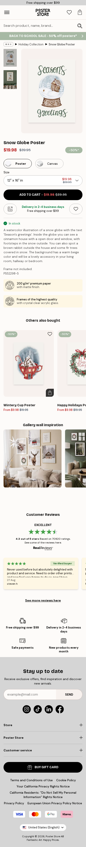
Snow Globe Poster (62, 44)
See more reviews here (43, 600)
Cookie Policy (66, 780)
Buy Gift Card (46, 767)
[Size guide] (10, 209)
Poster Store (53, 836)
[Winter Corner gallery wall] (33, 458)
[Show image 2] (10, 79)
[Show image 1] (10, 58)
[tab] (69, 12)
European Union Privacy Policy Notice (55, 803)
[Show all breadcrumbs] (8, 44)
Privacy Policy (14, 803)
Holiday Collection (31, 44)
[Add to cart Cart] (50, 393)
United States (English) (44, 827)
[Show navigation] (7, 12)
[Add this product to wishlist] (75, 209)
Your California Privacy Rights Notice (43, 786)
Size (6, 172)
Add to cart (43, 195)
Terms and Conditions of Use (31, 780)
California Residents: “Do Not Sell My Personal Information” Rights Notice (43, 795)
